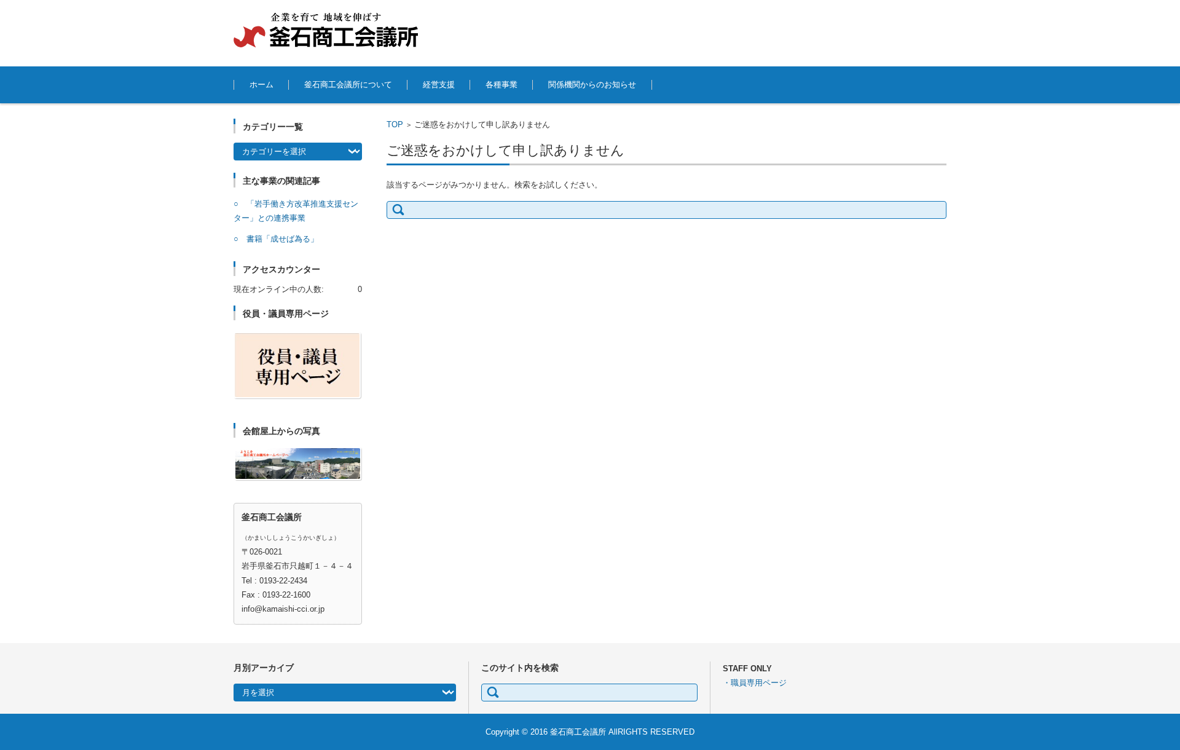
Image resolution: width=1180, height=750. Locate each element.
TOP (395, 124)
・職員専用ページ (755, 682)
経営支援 (439, 84)
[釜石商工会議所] (326, 30)
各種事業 (501, 84)
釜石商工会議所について (348, 84)
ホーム (261, 84)
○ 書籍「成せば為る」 (276, 238)
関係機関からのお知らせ (592, 84)
